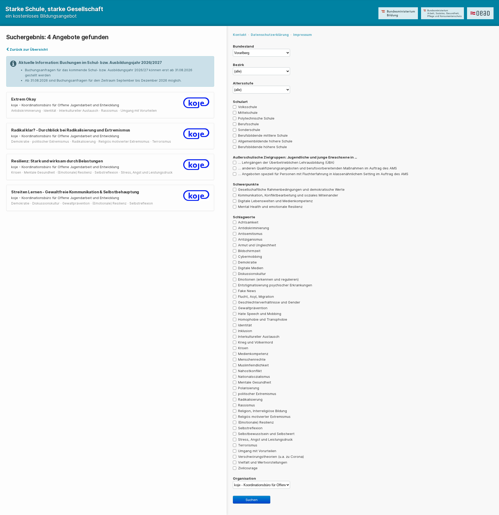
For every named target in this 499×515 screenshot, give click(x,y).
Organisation (244, 478)
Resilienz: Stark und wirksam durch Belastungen (57, 161)
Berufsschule (248, 124)
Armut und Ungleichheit (257, 245)
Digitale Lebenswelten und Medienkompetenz (275, 201)
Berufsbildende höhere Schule (262, 147)
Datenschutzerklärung (270, 35)
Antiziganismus (250, 239)
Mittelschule (248, 112)
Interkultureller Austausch (258, 336)
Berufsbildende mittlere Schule (263, 135)
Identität (245, 325)
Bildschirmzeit (249, 251)
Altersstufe (243, 83)
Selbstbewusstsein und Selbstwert (266, 434)
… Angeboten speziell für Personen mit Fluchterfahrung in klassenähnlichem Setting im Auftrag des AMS (323, 174)
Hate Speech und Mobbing (259, 314)
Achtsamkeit (248, 222)
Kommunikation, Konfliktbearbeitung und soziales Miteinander (288, 195)
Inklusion (245, 331)
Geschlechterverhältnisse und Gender (269, 302)
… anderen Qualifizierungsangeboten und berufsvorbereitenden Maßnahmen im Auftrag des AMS (317, 168)
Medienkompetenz (253, 354)
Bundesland (243, 46)
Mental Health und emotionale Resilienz (270, 206)
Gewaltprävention (252, 308)
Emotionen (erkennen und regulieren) (268, 279)
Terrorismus (247, 445)
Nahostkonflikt (250, 371)
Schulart (240, 102)
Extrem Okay (23, 99)
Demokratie (247, 262)
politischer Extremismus (257, 394)
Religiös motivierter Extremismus (264, 416)
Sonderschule (249, 130)
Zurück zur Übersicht (28, 49)
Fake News (247, 291)
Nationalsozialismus (254, 376)
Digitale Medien (250, 268)
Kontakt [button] (239, 35)
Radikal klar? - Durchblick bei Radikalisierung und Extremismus (70, 130)
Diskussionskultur (252, 274)
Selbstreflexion (250, 428)
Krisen (243, 348)
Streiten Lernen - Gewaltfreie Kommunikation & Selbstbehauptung (75, 191)
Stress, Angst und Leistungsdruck (265, 439)
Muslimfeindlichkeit (253, 365)
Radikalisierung (250, 399)
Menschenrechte (252, 359)
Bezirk (238, 65)
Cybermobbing (250, 256)
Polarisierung (248, 388)
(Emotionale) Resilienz (256, 422)
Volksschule (247, 107)
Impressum (302, 35)
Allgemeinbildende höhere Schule (265, 141)
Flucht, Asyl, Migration (256, 296)
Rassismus (246, 405)
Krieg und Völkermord (255, 342)
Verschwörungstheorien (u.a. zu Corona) (271, 456)
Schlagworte (244, 217)
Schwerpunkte (246, 184)
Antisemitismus (250, 234)
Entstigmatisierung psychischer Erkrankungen (275, 285)
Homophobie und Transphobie (262, 319)
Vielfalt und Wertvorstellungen (262, 462)
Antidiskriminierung (253, 228)
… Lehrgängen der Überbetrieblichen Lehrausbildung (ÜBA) (286, 162)
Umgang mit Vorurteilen (257, 451)
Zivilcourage (248, 468)
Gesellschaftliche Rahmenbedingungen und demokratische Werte (291, 189)
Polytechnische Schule (256, 118)
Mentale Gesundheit (254, 382)
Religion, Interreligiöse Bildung (262, 411)
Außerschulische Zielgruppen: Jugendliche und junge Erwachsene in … (295, 157)
